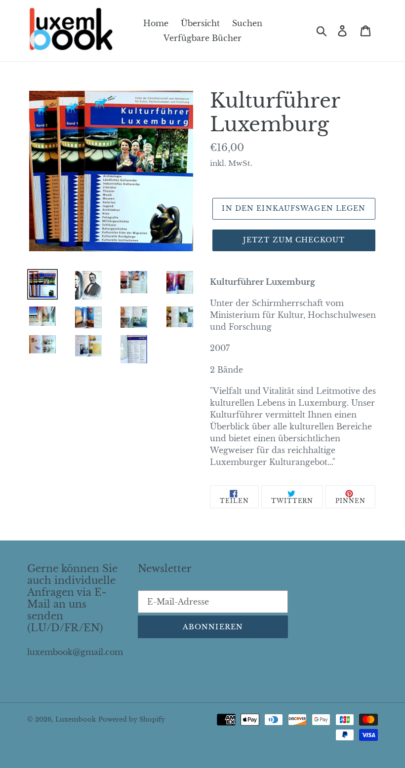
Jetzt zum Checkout (294, 239)
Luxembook (75, 719)
